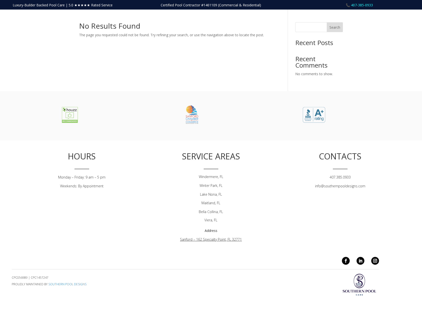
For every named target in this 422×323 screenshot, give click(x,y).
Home (369, 19)
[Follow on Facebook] (346, 261)
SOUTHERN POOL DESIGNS (67, 284)
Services (406, 19)
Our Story (386, 19)
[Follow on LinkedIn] (360, 261)
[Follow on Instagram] (375, 261)
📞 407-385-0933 (359, 5)
